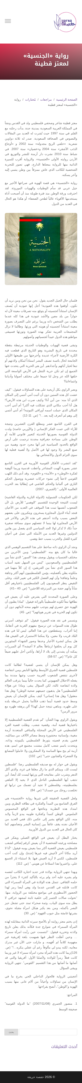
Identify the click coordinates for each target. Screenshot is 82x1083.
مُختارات (30, 99)
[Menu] (8, 22)
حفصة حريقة (35, 1077)
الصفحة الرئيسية (66, 99)
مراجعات (46, 99)
